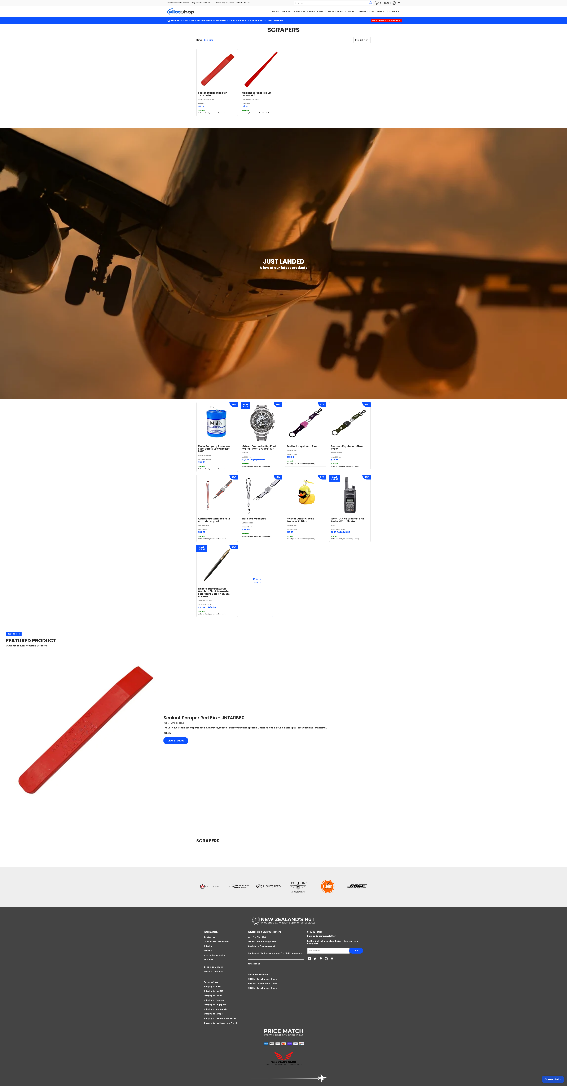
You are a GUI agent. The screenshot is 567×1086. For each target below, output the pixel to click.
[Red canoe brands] (209, 886)
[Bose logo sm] (357, 886)
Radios (214, 20)
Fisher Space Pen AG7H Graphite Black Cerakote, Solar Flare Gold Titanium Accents (214, 592)
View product (176, 740)
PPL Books (232, 20)
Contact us (209, 937)
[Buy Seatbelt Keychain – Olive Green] (350, 423)
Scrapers (208, 40)
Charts (222, 20)
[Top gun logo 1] (298, 886)
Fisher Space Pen (205, 601)
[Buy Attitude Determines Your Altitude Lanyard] (217, 495)
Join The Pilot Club (257, 937)
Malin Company (204, 455)
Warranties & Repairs (214, 955)
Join (356, 950)
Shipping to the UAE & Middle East (220, 1018)
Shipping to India (212, 986)
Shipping (208, 946)
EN (399, 3)
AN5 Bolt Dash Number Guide (262, 988)
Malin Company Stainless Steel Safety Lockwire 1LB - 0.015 (214, 448)
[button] (382, 3)
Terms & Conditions (213, 971)
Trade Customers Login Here (262, 941)
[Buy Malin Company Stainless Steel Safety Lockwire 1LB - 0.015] (217, 423)
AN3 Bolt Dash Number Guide (262, 979)
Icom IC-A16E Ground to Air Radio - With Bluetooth (347, 520)
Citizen (245, 453)
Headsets (205, 20)
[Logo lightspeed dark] (268, 886)
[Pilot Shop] (181, 11)
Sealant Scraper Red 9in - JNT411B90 (257, 94)
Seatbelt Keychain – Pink (302, 446)
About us (208, 959)
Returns (208, 950)
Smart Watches (275, 20)
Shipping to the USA (213, 991)
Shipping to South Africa (216, 1009)
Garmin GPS (194, 20)
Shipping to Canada (214, 1000)
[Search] (370, 3)
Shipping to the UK (213, 995)
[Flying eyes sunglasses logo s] (239, 886)
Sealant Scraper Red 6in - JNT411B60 (213, 94)
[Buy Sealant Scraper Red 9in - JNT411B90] (261, 70)
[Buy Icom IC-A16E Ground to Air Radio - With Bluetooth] (350, 495)
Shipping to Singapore (215, 1004)
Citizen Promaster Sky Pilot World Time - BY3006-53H (259, 447)
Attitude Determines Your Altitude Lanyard (214, 520)
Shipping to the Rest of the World (220, 1023)
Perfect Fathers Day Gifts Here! (386, 20)
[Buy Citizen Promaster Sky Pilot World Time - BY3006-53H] (261, 423)
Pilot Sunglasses (258, 20)
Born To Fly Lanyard (254, 518)
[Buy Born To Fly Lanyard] (261, 495)
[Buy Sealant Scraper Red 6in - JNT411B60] (217, 70)
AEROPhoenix (292, 450)
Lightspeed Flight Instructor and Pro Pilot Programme (275, 953)
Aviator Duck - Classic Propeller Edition (300, 520)
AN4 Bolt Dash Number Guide (262, 983)
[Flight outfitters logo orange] (328, 886)
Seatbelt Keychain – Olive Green (347, 447)
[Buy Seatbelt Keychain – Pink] (306, 423)
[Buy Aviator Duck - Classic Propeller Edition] (306, 495)
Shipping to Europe (213, 1014)
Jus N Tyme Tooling (206, 100)
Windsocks (243, 20)
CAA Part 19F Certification (216, 941)
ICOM (333, 525)
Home (199, 40)
